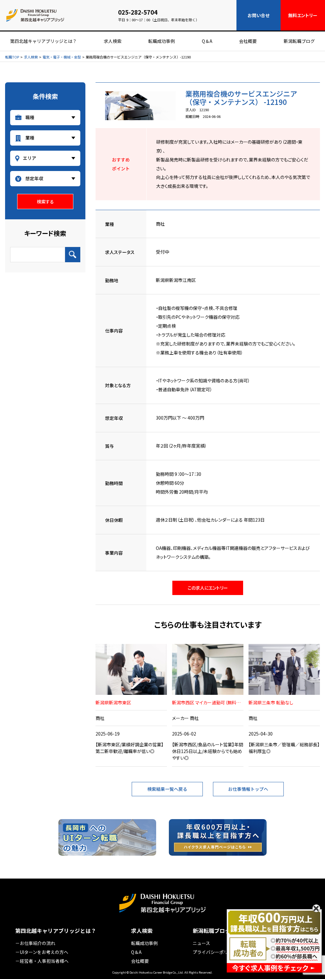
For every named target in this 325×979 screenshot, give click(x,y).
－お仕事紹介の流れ (35, 943)
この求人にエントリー (208, 588)
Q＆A (207, 41)
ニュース (201, 943)
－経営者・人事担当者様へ (42, 961)
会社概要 (248, 41)
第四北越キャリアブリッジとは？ (43, 41)
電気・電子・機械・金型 (62, 57)
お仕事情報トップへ (248, 789)
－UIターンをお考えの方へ (41, 952)
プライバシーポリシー (215, 952)
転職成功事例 (161, 41)
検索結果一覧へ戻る (167, 789)
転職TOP (12, 57)
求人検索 (113, 41)
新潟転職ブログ (299, 41)
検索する (45, 201)
